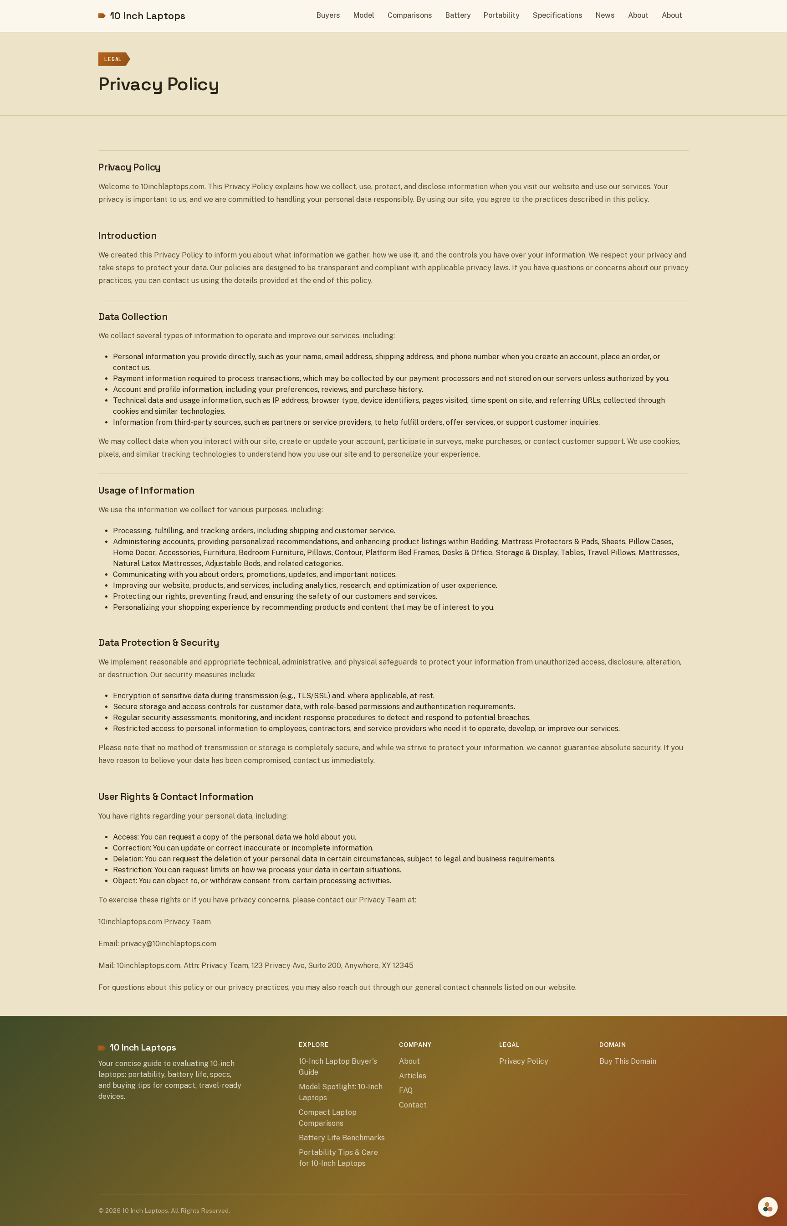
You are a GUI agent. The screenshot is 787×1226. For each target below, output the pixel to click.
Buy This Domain (627, 1061)
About (638, 15)
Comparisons (410, 15)
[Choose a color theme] (768, 1207)
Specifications (558, 15)
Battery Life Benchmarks (342, 1137)
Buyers (328, 15)
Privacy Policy (523, 1061)
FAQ (406, 1090)
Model (363, 15)
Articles (412, 1075)
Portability (502, 15)
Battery (458, 15)
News (605, 15)
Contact (413, 1105)
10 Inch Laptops (147, 16)
